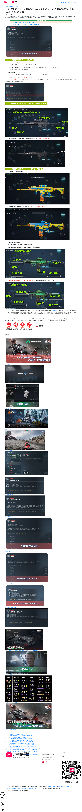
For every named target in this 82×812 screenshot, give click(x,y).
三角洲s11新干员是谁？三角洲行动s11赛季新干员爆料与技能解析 (20, 743)
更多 (6, 335)
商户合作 (65, 2)
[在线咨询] (41, 794)
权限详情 (50, 786)
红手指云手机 (56, 310)
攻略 (15, 6)
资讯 (61, 2)
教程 (17, 6)
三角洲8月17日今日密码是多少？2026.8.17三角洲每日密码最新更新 (20, 745)
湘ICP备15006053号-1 (63, 786)
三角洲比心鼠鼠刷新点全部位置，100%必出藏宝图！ (17, 737)
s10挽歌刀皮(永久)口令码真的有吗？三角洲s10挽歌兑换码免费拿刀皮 (21, 751)
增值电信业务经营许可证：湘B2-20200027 (32, 788)
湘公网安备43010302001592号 (14, 788)
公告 (7, 6)
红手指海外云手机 (28, 754)
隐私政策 (55, 786)
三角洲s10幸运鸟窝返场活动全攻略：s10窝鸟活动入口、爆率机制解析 (21, 749)
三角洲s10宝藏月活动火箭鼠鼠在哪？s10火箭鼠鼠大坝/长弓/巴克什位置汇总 (22, 748)
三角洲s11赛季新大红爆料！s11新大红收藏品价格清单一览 (18, 735)
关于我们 (75, 2)
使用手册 (70, 2)
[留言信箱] (41, 799)
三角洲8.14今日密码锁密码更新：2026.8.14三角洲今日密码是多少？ (21, 746)
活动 (10, 6)
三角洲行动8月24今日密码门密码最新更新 (15, 734)
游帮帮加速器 (35, 754)
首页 (58, 2)
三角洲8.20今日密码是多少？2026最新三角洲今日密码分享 (19, 742)
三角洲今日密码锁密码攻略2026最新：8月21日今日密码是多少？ (20, 738)
